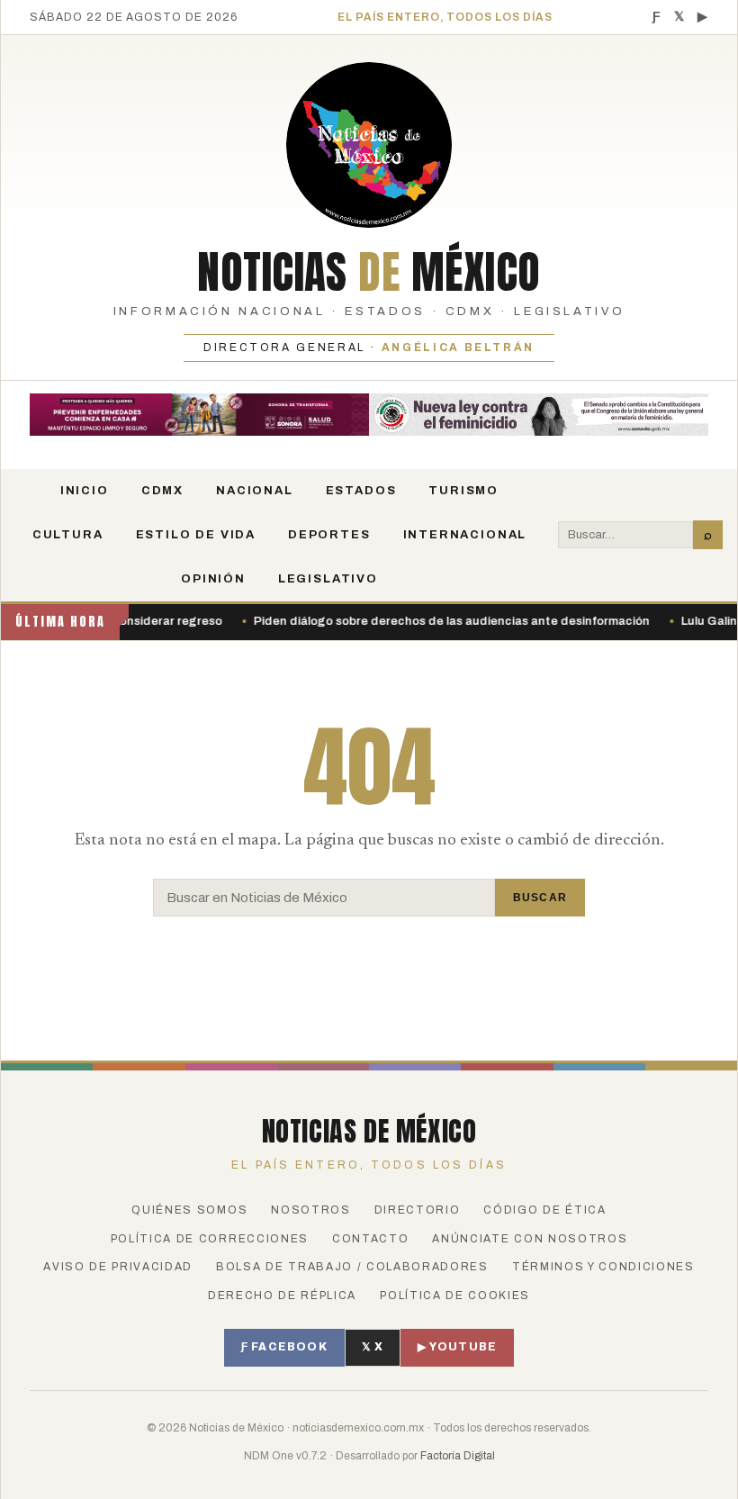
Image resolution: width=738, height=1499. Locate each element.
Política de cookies (455, 1295)
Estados (361, 490)
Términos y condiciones (603, 1266)
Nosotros (310, 1210)
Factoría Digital (457, 1455)
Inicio (84, 490)
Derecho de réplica (282, 1295)
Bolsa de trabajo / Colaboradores (352, 1266)
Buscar (540, 897)
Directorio (417, 1210)
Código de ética (544, 1210)
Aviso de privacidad (118, 1266)
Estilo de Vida (196, 534)
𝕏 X (373, 1347)
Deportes (329, 534)
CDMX (162, 490)
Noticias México (369, 272)
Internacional (465, 534)
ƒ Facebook (284, 1347)
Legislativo (328, 579)
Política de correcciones (210, 1239)
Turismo (463, 490)
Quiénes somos (189, 1210)
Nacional (254, 490)
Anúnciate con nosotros (529, 1239)
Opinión (213, 579)
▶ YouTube (457, 1347)
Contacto (370, 1239)
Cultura (68, 534)
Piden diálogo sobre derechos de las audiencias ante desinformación (423, 621)
